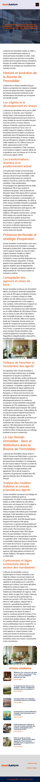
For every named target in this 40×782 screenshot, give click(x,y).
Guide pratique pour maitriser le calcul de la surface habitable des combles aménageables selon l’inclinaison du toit (24, 727)
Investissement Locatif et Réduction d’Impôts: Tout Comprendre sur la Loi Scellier (25, 713)
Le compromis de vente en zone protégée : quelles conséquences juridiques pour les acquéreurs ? (24, 687)
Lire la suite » (18, 679)
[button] (37, 4)
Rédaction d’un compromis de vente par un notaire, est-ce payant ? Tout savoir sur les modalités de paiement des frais (25, 675)
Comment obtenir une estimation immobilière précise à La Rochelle (24, 699)
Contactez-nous (32, 763)
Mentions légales (32, 768)
